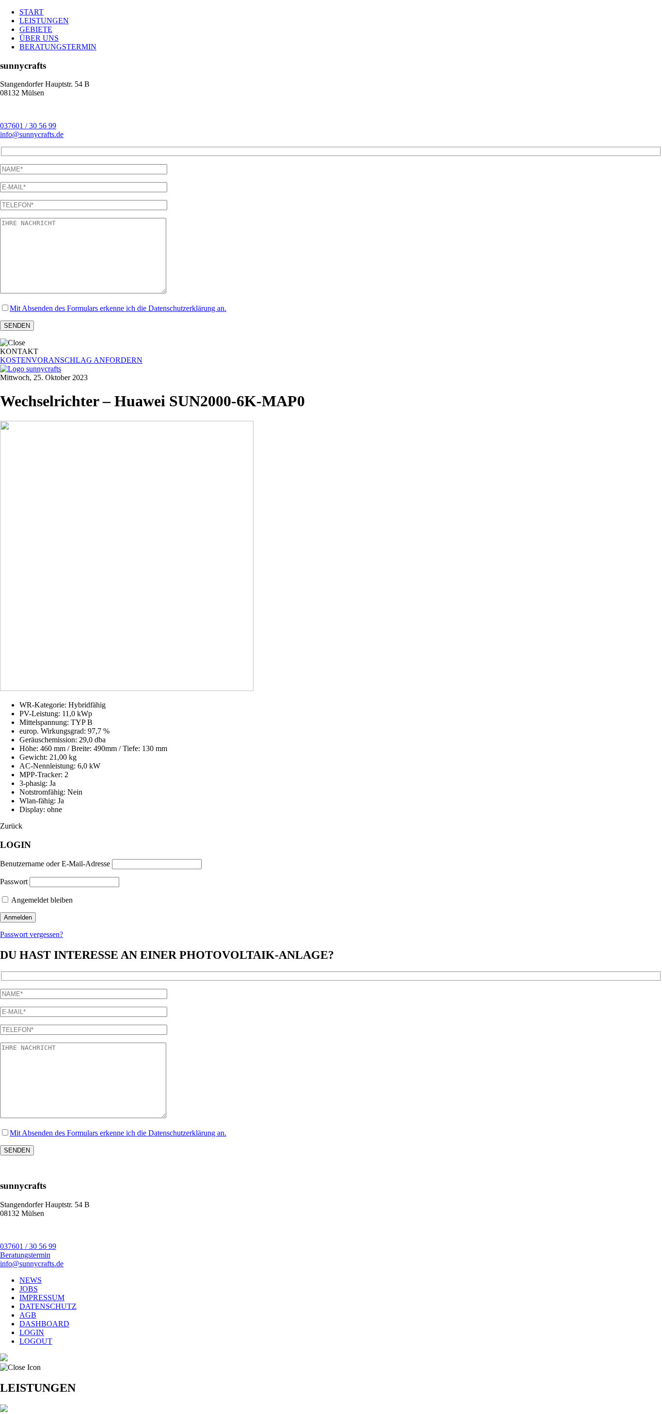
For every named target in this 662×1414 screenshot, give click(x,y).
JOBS (28, 1289)
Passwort (14, 881)
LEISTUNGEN (44, 20)
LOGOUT (35, 1341)
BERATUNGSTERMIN (57, 47)
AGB (27, 1315)
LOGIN (31, 1332)
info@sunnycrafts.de (31, 134)
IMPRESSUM (41, 1297)
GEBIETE (35, 29)
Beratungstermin (25, 1255)
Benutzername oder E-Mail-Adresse (55, 864)
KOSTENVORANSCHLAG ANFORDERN (71, 360)
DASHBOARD (44, 1324)
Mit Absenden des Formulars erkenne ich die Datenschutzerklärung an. (118, 308)
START (31, 12)
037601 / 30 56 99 (28, 126)
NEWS (30, 1280)
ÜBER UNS (39, 38)
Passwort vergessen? (31, 934)
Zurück (11, 826)
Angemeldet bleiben (41, 900)
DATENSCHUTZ (48, 1306)
